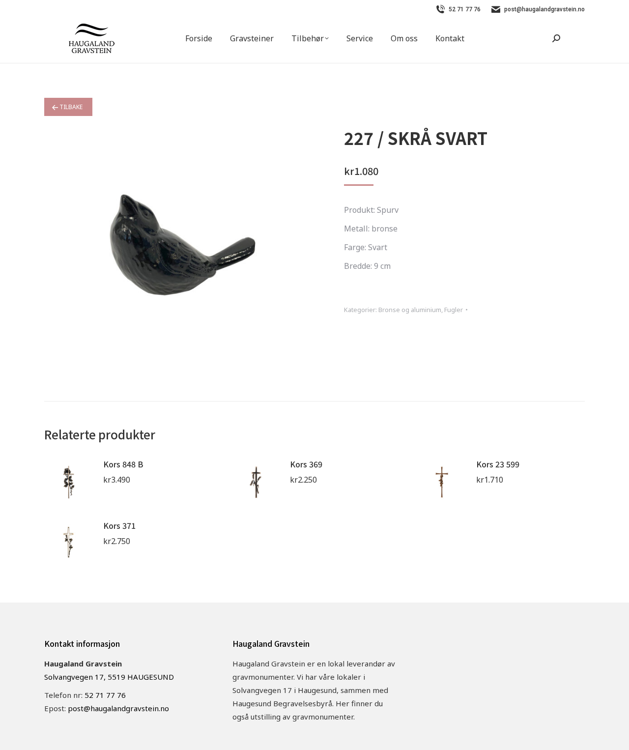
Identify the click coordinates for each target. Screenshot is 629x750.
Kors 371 (119, 525)
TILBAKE (70, 107)
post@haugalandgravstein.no (544, 9)
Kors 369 (306, 464)
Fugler (453, 309)
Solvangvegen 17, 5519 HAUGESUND (109, 677)
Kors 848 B (123, 464)
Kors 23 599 (497, 464)
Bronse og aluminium (409, 309)
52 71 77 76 (465, 9)
